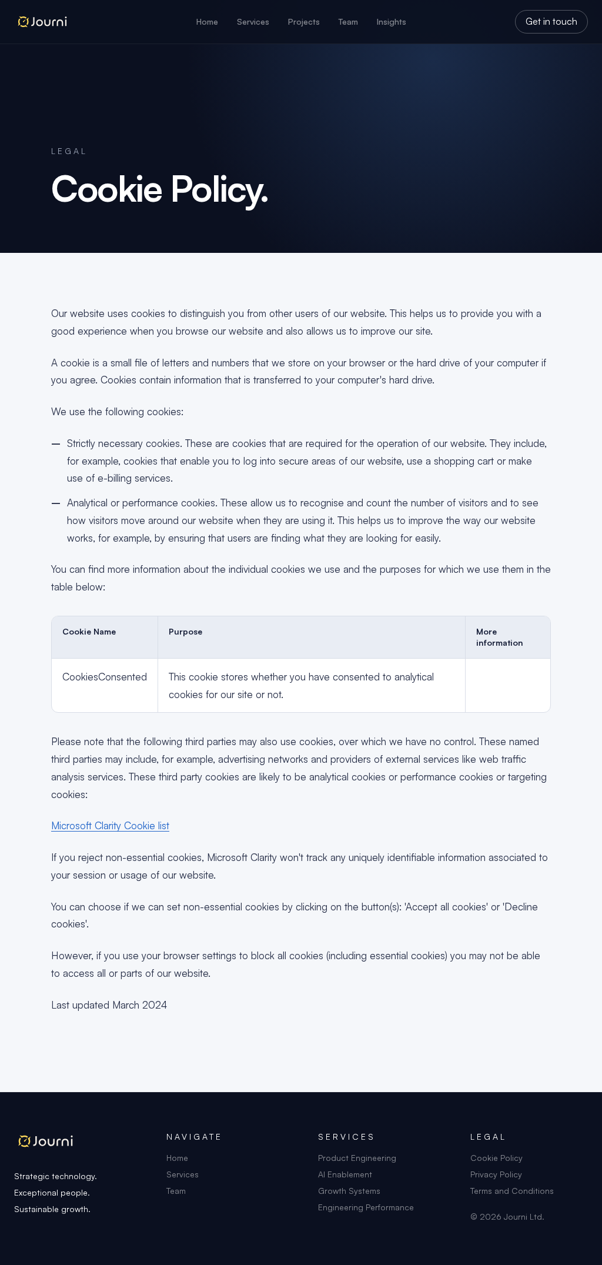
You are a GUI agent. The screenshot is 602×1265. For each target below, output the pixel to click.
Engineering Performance (366, 1207)
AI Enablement (345, 1174)
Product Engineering (357, 1158)
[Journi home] (105, 21)
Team (348, 21)
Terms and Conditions (512, 1191)
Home (207, 21)
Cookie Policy (496, 1158)
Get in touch (551, 21)
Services (253, 21)
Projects (304, 21)
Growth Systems (349, 1191)
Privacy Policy (496, 1174)
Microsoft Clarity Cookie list (110, 825)
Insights (391, 21)
